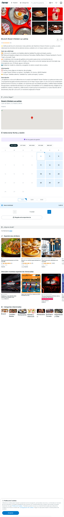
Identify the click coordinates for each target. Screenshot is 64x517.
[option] (32, 205)
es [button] (52, 3)
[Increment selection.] (49, 212)
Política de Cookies (17, 506)
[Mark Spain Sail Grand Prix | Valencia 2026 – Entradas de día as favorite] (39, 275)
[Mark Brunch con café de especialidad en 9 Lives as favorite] (39, 240)
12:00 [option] (32, 199)
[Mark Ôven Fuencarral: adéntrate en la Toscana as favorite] (59, 240)
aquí (10, 231)
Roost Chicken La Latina (11, 101)
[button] (32, 205)
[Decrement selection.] (15, 212)
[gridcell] (41, 156)
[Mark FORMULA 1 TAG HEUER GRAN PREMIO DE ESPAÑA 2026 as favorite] (19, 275)
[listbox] (32, 199)
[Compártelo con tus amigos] (57, 39)
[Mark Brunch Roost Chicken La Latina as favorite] (61, 39)
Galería (58, 31)
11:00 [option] (22, 199)
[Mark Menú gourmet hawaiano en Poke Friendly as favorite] (19, 240)
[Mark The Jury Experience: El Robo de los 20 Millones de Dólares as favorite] (59, 275)
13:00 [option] (41, 199)
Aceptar (10, 513)
